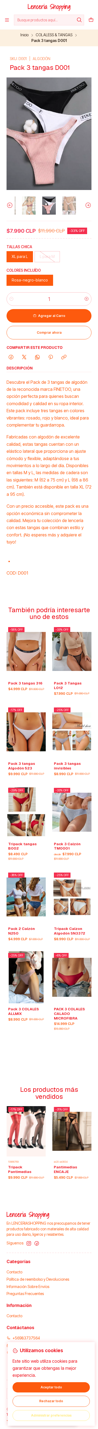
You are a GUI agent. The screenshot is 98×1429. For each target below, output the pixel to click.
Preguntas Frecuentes (25, 1293)
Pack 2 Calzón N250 (21, 931)
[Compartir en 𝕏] (24, 357)
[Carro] (91, 20)
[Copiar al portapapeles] (63, 357)
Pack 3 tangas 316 (25, 683)
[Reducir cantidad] (11, 299)
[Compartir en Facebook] (11, 357)
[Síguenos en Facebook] (36, 1243)
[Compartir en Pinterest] (50, 357)
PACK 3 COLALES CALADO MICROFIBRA (69, 1014)
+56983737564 (26, 1338)
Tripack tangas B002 (22, 846)
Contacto (14, 1272)
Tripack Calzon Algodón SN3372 (69, 931)
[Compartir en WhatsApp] (37, 357)
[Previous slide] (11, 205)
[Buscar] (79, 20)
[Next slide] (87, 205)
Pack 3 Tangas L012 (68, 685)
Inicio (24, 35)
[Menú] (7, 20)
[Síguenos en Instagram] (29, 1243)
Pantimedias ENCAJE (48, 1169)
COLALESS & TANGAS (54, 35)
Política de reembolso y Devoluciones (38, 1279)
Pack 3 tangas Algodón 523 (21, 766)
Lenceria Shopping (49, 7)
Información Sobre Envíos (28, 1286)
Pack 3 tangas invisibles (67, 766)
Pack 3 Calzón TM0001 (67, 846)
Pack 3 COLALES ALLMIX (23, 1011)
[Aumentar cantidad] (86, 299)
